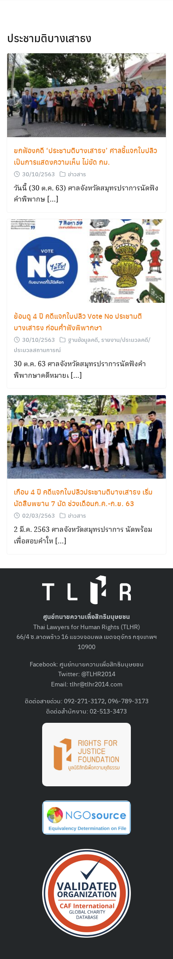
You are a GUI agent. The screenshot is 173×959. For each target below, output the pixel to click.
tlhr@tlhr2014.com (96, 683)
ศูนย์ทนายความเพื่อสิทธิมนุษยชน (101, 663)
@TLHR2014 (98, 673)
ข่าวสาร (77, 174)
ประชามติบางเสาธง (49, 37)
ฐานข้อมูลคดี (83, 339)
